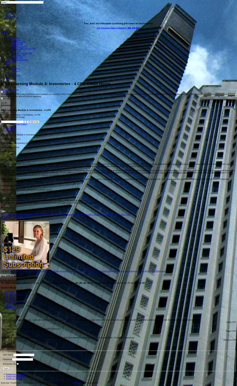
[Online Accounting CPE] (10, 19)
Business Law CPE (19, 47)
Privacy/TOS (11, 308)
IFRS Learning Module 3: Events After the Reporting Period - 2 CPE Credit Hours (36, 215)
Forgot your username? (16, 376)
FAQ (8, 64)
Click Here (76, 383)
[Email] (4, 92)
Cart (8, 78)
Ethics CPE (16, 51)
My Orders (15, 71)
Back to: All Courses (10, 90)
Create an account (14, 379)
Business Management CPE (23, 49)
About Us (10, 73)
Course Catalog (13, 38)
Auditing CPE (17, 44)
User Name (8, 355)
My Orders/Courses (14, 295)
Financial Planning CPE (21, 53)
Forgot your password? (16, 374)
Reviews (10, 131)
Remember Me (9, 364)
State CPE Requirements (17, 60)
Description (11, 128)
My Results (11, 299)
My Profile (15, 69)
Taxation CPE (17, 58)
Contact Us (16, 75)
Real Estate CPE (18, 55)
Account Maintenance (15, 301)
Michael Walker (20, 124)
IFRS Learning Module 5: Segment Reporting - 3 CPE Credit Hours (101, 215)
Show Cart (5, 5)
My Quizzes (11, 297)
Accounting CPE (18, 42)
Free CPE (10, 62)
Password (7, 359)
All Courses (16, 40)
